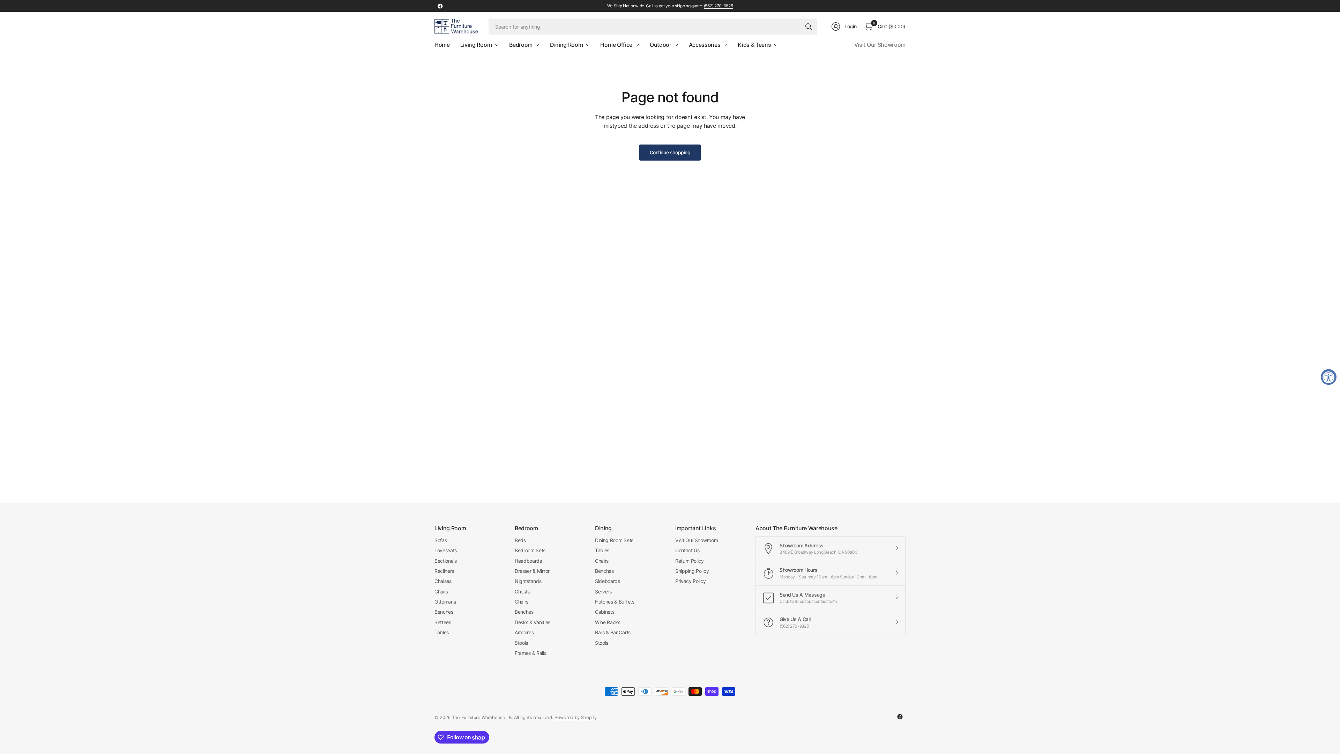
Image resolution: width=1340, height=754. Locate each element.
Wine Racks (607, 622)
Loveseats (445, 550)
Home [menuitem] (442, 44)
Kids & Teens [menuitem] (754, 44)
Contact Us (687, 550)
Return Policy (689, 561)
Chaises (443, 581)
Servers (603, 591)
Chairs (441, 591)
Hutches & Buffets (614, 602)
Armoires (524, 632)
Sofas (440, 540)
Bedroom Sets (530, 550)
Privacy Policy (690, 581)
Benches (443, 612)
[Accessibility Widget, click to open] (1329, 377)
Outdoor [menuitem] (660, 44)
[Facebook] (440, 6)
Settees (442, 622)
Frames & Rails (530, 653)
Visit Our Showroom (880, 44)
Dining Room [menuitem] (566, 44)
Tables (441, 632)
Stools (521, 643)
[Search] (808, 27)
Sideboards (607, 581)
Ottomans (445, 602)
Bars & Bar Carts (613, 632)
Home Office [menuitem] (616, 44)
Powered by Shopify (575, 717)
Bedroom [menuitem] (521, 44)
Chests (522, 591)
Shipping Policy (692, 571)
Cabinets (604, 612)
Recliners (444, 571)
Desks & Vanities (532, 622)
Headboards (528, 561)
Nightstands (528, 581)
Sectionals (445, 561)
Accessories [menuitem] (704, 44)
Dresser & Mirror (532, 571)
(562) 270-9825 (718, 5)
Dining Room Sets (614, 540)
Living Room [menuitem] (476, 44)
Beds (520, 540)
